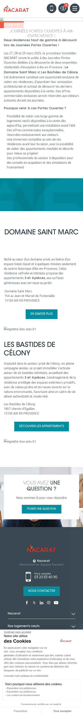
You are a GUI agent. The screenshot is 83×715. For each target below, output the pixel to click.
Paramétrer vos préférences (21, 688)
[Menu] (75, 8)
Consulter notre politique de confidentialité (26, 676)
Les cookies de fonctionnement (23, 695)
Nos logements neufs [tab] (24, 626)
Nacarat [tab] (14, 613)
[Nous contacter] (51, 8)
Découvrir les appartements (41, 426)
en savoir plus (41, 314)
